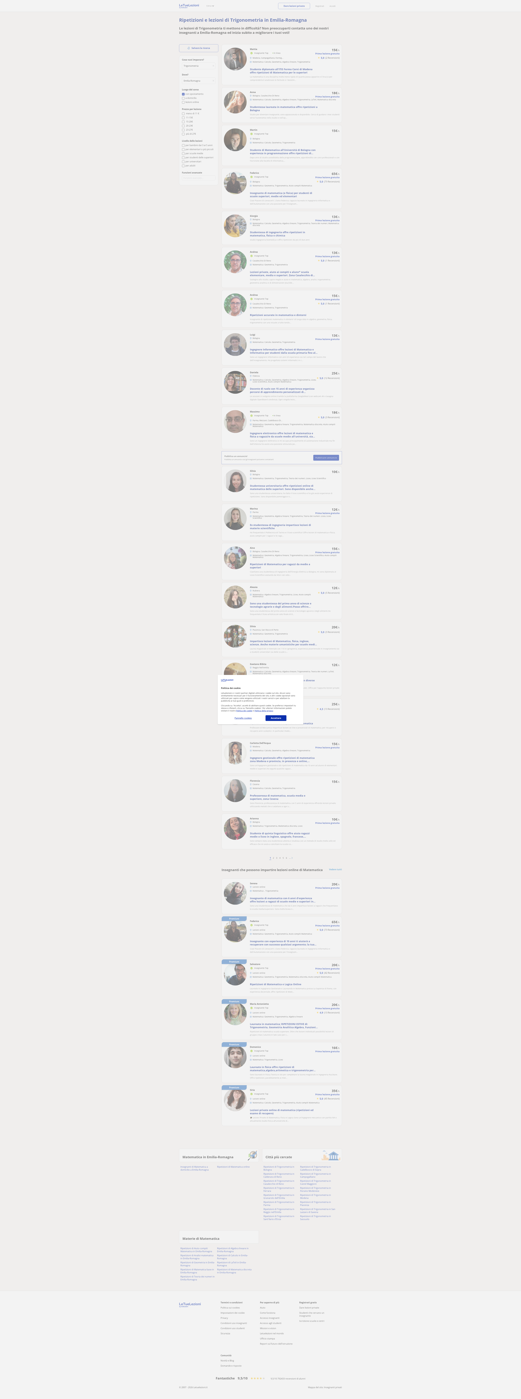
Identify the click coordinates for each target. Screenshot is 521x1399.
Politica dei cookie (244, 710)
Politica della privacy (264, 710)
